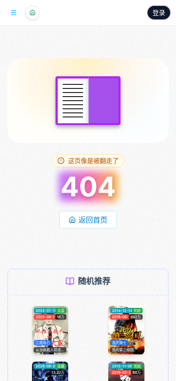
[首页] (32, 12)
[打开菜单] (13, 13)
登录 (159, 12)
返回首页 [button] (93, 219)
